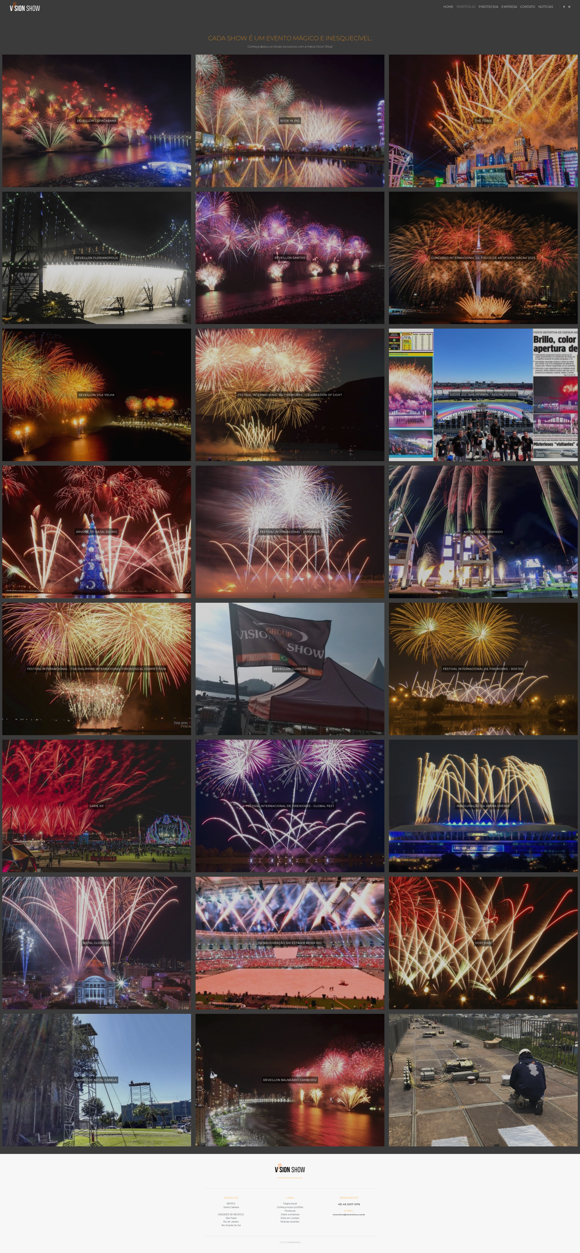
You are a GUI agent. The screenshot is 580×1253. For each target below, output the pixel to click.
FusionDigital (294, 1242)
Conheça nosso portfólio (290, 1207)
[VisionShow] (25, 7)
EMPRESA (509, 7)
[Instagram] (568, 7)
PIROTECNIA (488, 7)
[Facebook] (564, 7)
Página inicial (290, 1203)
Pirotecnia (290, 1210)
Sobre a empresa (290, 1214)
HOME (448, 7)
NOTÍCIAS (545, 7)
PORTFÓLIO (466, 7)
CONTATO (527, 7)
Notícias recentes (290, 1221)
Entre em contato (290, 1218)
